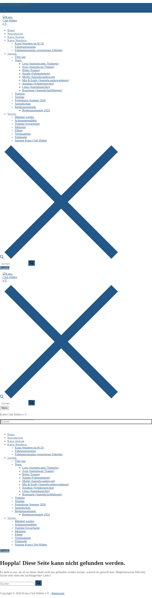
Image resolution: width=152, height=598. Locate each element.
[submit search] (31, 263)
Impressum (58, 593)
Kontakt (4, 267)
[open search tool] (59, 257)
